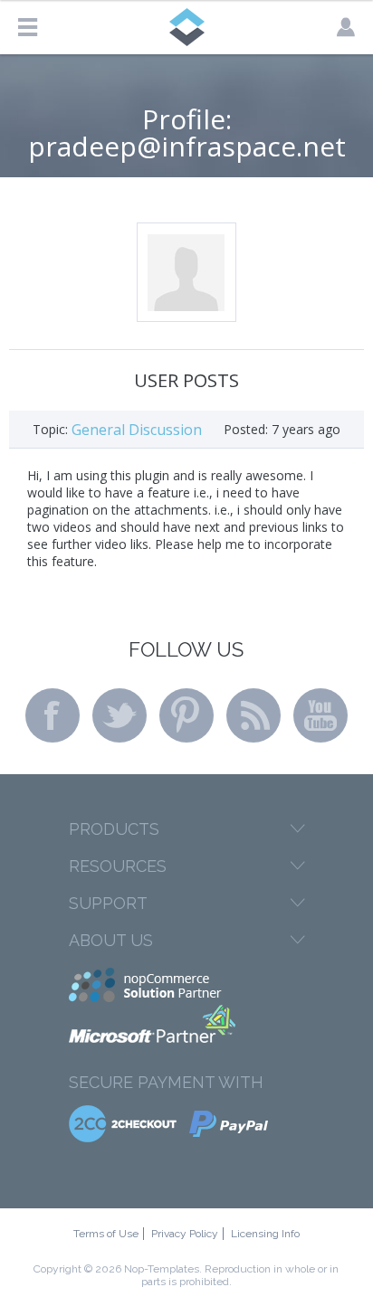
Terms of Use (106, 1233)
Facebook (52, 715)
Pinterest (186, 715)
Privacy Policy (184, 1233)
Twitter (119, 715)
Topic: (50, 429)
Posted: (246, 429)
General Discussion (137, 430)
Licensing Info (265, 1233)
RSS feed (253, 715)
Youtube (320, 715)
